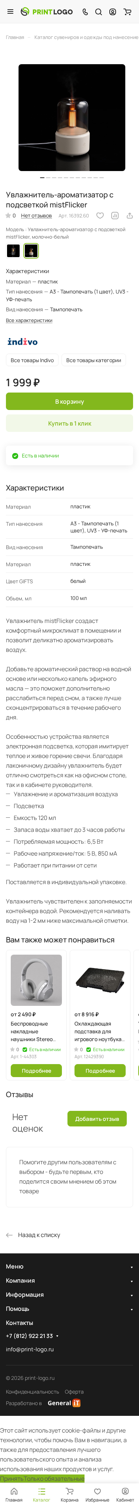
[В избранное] (100, 215)
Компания (20, 1280)
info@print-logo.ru (30, 1349)
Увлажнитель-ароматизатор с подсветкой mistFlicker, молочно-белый (31, 250)
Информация (25, 1294)
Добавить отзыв (97, 1119)
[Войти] (112, 11)
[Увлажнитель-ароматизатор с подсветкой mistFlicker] (72, 117)
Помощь (17, 1309)
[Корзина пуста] (127, 11)
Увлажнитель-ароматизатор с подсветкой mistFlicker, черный (13, 250)
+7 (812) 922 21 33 (29, 1336)
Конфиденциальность (32, 1391)
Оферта (74, 1391)
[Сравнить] (115, 215)
